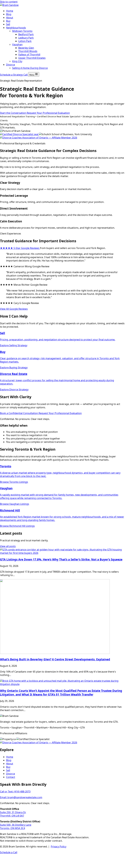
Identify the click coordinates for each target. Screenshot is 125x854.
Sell (8, 24)
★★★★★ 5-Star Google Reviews (20, 248)
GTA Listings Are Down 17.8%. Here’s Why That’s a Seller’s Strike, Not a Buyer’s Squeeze (61, 559)
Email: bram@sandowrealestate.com (21, 797)
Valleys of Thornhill (29, 54)
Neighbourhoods (16, 27)
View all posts (8, 546)
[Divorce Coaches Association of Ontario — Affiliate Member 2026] (38, 742)
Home (9, 11)
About (9, 17)
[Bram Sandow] (9, 5)
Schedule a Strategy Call (14, 74)
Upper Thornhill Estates (32, 58)
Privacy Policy (58, 846)
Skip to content (9, 1)
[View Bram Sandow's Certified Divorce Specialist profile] (19, 134)
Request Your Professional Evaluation (48, 113)
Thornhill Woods (27, 51)
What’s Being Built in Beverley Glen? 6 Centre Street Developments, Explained (55, 659)
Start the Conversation (13, 113)
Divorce (10, 64)
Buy (8, 21)
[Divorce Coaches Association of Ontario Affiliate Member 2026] (38, 137)
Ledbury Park (26, 37)
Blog (8, 14)
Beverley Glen (26, 47)
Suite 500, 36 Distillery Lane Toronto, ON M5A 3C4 (15, 826)
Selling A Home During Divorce (30, 68)
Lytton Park (25, 41)
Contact (10, 777)
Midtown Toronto (22, 31)
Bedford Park (26, 34)
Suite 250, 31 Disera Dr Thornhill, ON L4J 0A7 (13, 814)
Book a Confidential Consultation (19, 413)
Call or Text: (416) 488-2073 (15, 791)
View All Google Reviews (14, 309)
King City (17, 61)
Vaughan (17, 44)
